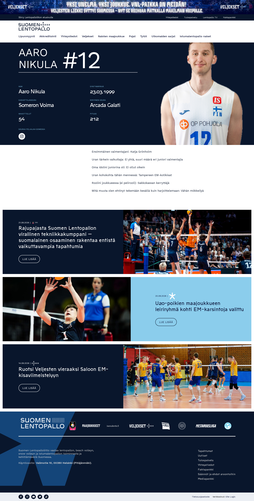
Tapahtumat (205, 451)
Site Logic (230, 496)
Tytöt (143, 36)
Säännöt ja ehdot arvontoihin (216, 474)
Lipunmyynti (27, 36)
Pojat (132, 36)
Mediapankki (206, 478)
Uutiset (202, 455)
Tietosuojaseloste (201, 496)
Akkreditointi (47, 36)
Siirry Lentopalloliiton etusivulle (36, 17)
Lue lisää (29, 259)
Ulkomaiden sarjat (163, 36)
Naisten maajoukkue (111, 36)
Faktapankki (229, 17)
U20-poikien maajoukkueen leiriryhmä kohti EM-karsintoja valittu (199, 306)
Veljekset (88, 36)
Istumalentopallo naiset (195, 36)
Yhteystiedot (172, 17)
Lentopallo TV (210, 17)
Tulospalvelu (190, 17)
